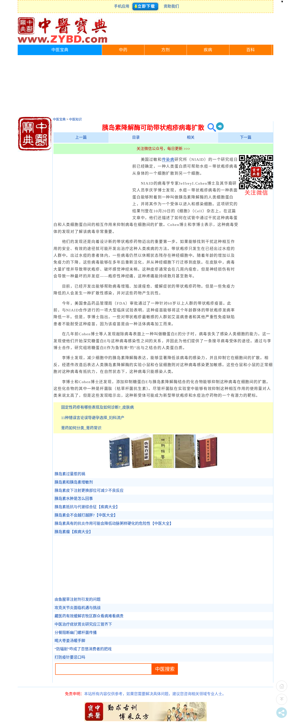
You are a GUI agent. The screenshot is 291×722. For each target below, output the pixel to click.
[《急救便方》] (119, 467)
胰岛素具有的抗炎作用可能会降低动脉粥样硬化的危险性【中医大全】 (114, 523)
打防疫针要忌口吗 (70, 657)
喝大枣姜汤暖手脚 (70, 641)
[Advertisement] (145, 87)
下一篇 (245, 137)
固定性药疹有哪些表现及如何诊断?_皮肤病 (97, 407)
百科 (250, 50)
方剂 (165, 50)
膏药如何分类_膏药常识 (81, 428)
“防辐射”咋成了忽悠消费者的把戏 (83, 649)
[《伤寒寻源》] (185, 467)
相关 (190, 137)
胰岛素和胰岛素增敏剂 (74, 482)
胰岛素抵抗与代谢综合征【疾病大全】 (87, 507)
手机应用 (122, 6)
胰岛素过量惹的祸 (70, 474)
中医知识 (75, 119)
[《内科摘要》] (163, 467)
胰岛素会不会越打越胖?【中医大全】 (86, 515)
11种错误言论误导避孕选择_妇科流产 (92, 418)
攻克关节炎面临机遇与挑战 (78, 608)
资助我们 (171, 6)
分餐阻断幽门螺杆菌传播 (76, 633)
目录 (136, 137)
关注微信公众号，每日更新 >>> (163, 149)
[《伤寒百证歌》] (141, 467)
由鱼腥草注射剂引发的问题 (78, 599)
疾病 (208, 50)
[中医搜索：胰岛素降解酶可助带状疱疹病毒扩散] (210, 127)
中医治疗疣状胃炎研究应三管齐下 (83, 624)
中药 (123, 50)
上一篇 (81, 137)
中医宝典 (59, 50)
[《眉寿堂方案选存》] (207, 467)
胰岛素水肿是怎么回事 (74, 499)
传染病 (168, 159)
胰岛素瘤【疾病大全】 (74, 532)
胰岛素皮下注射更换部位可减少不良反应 (89, 490)
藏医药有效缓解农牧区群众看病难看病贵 (89, 616)
